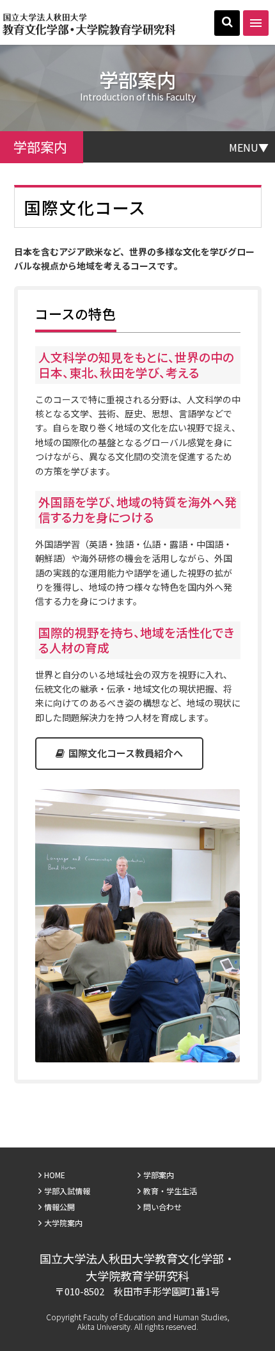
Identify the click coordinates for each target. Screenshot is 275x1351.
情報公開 (59, 1206)
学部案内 (158, 1174)
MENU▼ (249, 147)
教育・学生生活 (170, 1190)
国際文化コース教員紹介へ (125, 753)
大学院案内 (63, 1222)
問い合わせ (162, 1206)
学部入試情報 (67, 1190)
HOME (54, 1174)
